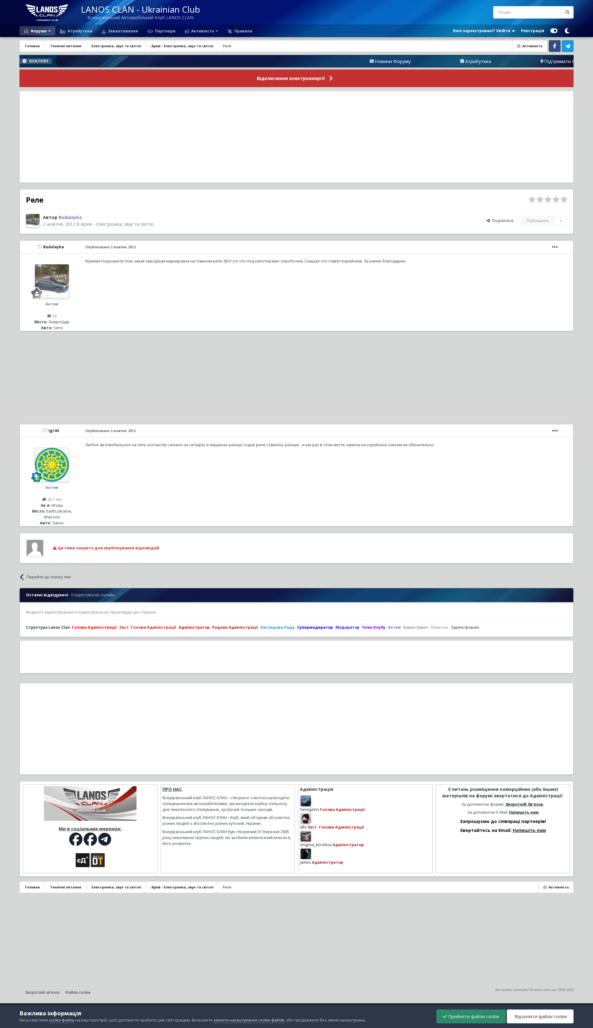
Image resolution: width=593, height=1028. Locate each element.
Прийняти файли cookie (473, 1016)
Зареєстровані (465, 627)
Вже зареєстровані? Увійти (482, 30)
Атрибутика (79, 30)
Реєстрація (532, 30)
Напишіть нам (524, 812)
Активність (202, 30)
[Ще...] (555, 247)
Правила (242, 30)
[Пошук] (567, 12)
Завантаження (122, 30)
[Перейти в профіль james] (306, 854)
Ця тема (546, 12)
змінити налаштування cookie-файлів (248, 1020)
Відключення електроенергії (291, 78)
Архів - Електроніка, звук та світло (117, 224)
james (305, 862)
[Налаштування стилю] (554, 31)
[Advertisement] (296, 137)
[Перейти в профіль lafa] (306, 818)
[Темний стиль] (567, 31)
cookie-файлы (61, 1020)
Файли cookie (77, 992)
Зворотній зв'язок (42, 992)
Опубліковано (110, 247)
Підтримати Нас (523, 61)
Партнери (164, 30)
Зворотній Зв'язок (524, 804)
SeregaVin (309, 809)
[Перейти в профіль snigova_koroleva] (306, 836)
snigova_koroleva (316, 844)
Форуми (38, 30)
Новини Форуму (354, 61)
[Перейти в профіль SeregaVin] (306, 801)
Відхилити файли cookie (540, 1016)
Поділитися (501, 220)
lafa (303, 827)
